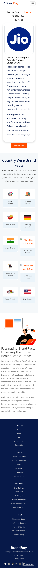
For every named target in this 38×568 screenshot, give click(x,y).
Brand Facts (19, 492)
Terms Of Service (19, 527)
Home (19, 429)
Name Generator (19, 457)
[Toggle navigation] (33, 3)
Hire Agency (19, 476)
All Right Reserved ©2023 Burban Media (19, 552)
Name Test (19, 468)
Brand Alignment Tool (19, 503)
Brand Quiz (19, 496)
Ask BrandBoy (19, 441)
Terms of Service (19, 555)
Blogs (19, 437)
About (19, 433)
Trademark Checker (19, 499)
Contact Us (19, 445)
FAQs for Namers (19, 523)
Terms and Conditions (19, 531)
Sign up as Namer (19, 519)
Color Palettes (19, 488)
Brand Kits (19, 472)
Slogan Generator (19, 461)
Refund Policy (19, 535)
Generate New (19, 146)
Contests (19, 464)
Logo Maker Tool (19, 507)
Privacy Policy (19, 559)
